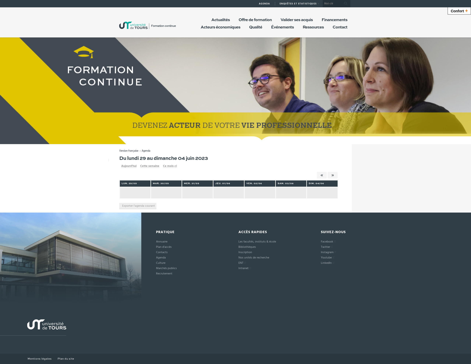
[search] (332, 3)
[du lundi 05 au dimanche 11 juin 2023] (333, 175)
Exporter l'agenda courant (138, 205)
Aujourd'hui (129, 165)
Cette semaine (149, 165)
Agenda (146, 151)
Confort (459, 10)
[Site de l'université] (33, 327)
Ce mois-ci (170, 165)
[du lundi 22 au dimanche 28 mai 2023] (322, 175)
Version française (128, 151)
